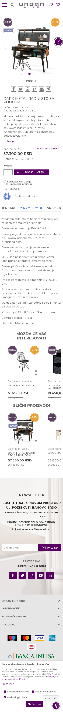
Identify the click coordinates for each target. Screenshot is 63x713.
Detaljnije (9, 141)
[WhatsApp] (27, 89)
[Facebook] (13, 89)
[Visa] (39, 638)
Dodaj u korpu (34, 172)
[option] (31, 46)
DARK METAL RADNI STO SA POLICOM (21, 454)
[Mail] (41, 89)
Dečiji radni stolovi (16, 107)
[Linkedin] (50, 575)
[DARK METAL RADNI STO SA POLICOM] (23, 428)
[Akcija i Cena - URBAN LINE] (31, 5)
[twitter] (22, 575)
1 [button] (29, 74)
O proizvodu (32, 208)
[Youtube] (41, 575)
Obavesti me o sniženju (47, 149)
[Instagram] (31, 575)
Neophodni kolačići (18, 691)
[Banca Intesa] (31, 656)
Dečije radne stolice (20, 381)
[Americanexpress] (52, 638)
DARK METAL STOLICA (22, 385)
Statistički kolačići (45, 691)
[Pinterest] (48, 89)
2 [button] (34, 74)
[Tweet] (20, 89)
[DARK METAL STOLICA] (23, 361)
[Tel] (56, 706)
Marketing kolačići (17, 697)
